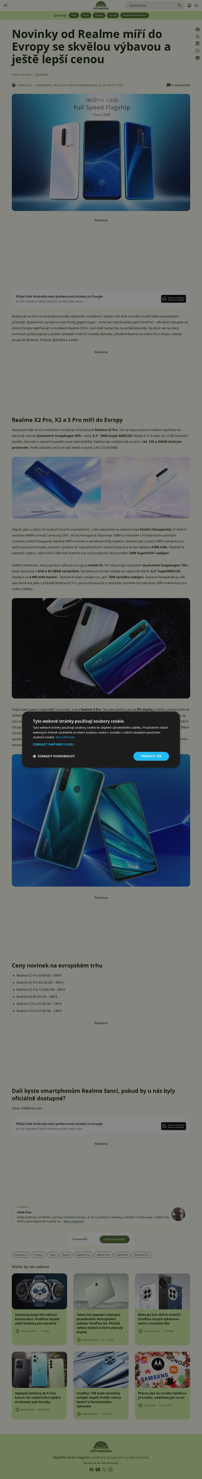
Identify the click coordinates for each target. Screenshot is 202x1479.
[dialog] (101, 739)
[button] (101, 744)
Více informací (65, 737)
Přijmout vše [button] (151, 756)
